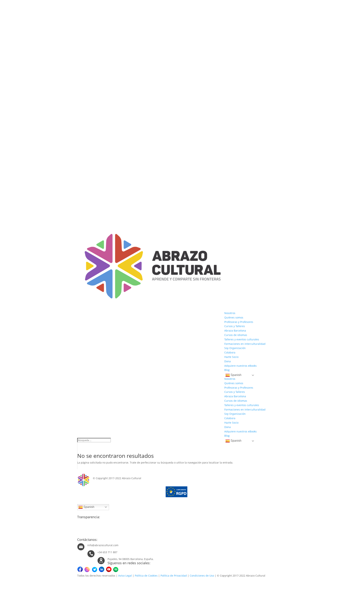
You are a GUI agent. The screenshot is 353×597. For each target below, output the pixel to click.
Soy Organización (235, 348)
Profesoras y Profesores (238, 322)
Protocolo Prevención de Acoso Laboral (101, 535)
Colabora (229, 352)
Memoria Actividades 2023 (93, 522)
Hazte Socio (231, 357)
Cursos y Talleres (234, 326)
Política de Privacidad (174, 575)
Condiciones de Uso (202, 575)
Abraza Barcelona (235, 330)
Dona (227, 361)
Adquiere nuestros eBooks (240, 365)
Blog (227, 370)
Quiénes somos (233, 317)
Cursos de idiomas (235, 335)
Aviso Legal (125, 575)
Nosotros (229, 313)
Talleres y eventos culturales (241, 339)
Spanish (235, 374)
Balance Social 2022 (89, 531)
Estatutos (83, 527)
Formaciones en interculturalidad (244, 344)
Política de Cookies (146, 575)
